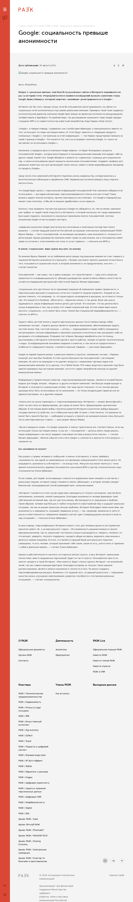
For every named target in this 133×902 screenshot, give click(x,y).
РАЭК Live (32, 26)
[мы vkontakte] (113, 860)
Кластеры (24, 684)
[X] (123, 66)
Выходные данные (104, 684)
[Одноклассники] (119, 66)
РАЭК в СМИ (44, 26)
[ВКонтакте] (115, 66)
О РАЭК (23, 640)
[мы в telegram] (121, 860)
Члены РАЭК (63, 684)
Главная (22, 26)
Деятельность (64, 640)
